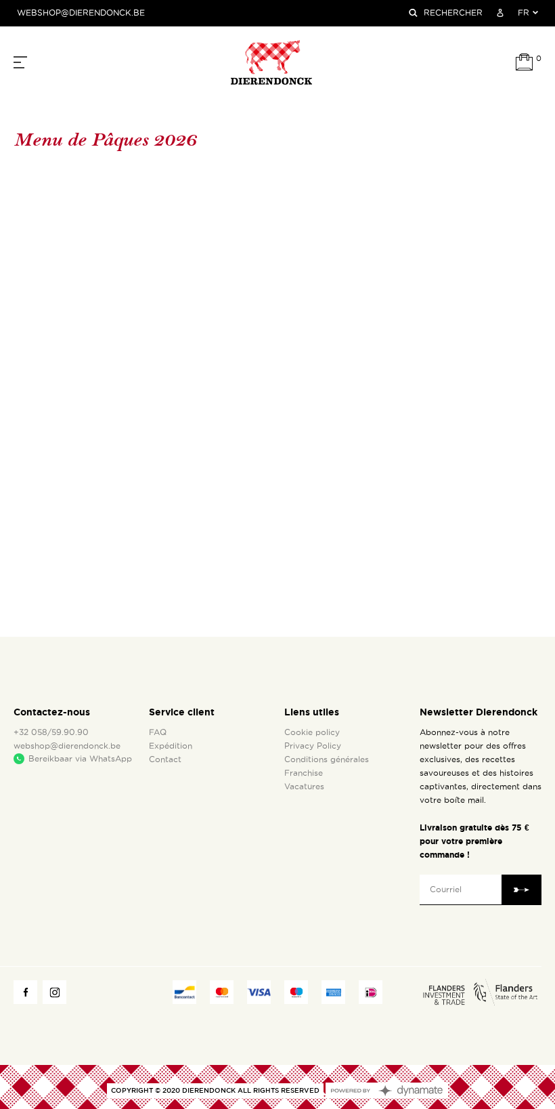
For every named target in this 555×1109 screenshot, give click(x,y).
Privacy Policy (312, 746)
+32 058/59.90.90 (51, 732)
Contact (165, 759)
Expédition (170, 746)
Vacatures (304, 786)
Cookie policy (312, 732)
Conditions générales (326, 759)
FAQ (157, 732)
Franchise (303, 773)
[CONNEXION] (500, 12)
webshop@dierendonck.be (81, 13)
